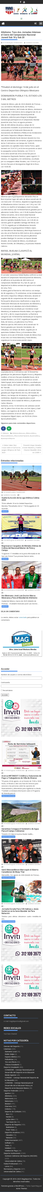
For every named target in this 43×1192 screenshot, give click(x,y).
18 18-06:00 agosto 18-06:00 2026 (13, 904)
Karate (8, 1117)
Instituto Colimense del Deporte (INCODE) (21, 1156)
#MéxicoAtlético (31, 433)
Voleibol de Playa (11, 1151)
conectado (23, 617)
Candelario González (32, 43)
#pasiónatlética (35, 436)
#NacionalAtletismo (7, 436)
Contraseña (5, 682)
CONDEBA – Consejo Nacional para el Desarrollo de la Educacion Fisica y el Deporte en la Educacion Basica (19, 1085)
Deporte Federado (11, 1091)
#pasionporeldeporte (8, 438)
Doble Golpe (9, 1054)
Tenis (7, 1145)
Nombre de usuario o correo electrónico (16, 674)
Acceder (5, 695)
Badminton (10, 1127)
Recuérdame (8, 690)
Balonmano (9, 1101)
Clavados (9, 1135)
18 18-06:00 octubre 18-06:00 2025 (14, 492)
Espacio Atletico (11, 1057)
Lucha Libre (10, 1119)
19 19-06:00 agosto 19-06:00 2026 (13, 770)
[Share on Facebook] (3, 428)
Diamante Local (10, 1051)
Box (7, 1114)
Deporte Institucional (8, 796)
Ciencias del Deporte (12, 1046)
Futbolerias (9, 1059)
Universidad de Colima (13, 1161)
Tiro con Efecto (10, 1062)
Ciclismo (8, 1109)
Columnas (7, 1049)
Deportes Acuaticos (12, 1132)
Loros (7, 1166)
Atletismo (6, 433)
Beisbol (7, 1104)
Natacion (9, 1137)
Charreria (8, 1106)
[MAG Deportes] (3, 23)
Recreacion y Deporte (12, 1169)
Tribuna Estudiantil (12, 1064)
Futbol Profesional (11, 1164)
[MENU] (40, 23)
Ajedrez (8, 1093)
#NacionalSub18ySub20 (21, 436)
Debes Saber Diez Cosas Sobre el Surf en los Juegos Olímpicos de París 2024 (11, 449)
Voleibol (8, 1148)
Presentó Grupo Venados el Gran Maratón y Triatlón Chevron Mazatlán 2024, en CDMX (31, 449)
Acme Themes (21, 1188)
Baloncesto (9, 1098)
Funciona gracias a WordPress (12, 1186)
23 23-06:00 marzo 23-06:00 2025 (13, 590)
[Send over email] (9, 428)
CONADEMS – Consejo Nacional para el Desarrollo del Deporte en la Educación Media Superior (19, 1072)
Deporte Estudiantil (11, 1067)
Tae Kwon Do (11, 1122)
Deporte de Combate (13, 1111)
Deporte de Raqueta (13, 1124)
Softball (7, 1143)
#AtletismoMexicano (18, 433)
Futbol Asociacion (11, 1140)
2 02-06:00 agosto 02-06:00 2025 (13, 540)
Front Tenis (10, 1130)
